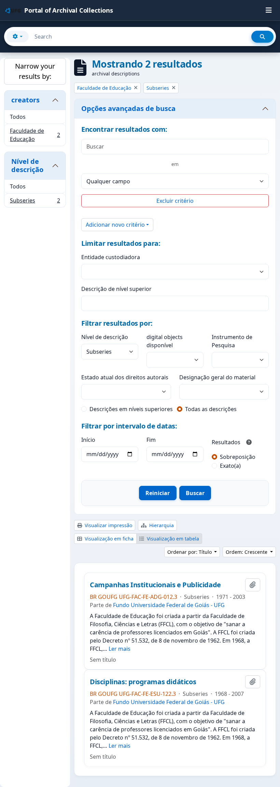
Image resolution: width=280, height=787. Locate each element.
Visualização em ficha (108, 538)
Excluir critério (175, 201)
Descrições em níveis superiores (131, 409)
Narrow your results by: (35, 71)
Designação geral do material (217, 377)
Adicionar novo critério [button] (115, 224)
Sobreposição (237, 457)
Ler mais (119, 648)
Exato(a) (230, 465)
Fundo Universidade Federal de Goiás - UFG (169, 605)
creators (25, 99)
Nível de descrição (27, 165)
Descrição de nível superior (116, 289)
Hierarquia (161, 525)
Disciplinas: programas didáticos (143, 682)
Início (88, 440)
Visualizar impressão (107, 525)
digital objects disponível (164, 341)
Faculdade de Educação (35, 135)
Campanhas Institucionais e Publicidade (155, 585)
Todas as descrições (211, 409)
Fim (151, 440)
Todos (18, 117)
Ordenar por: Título (190, 552)
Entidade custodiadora (110, 257)
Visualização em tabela (172, 538)
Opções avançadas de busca (128, 108)
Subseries (35, 202)
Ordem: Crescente (247, 552)
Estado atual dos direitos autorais (124, 377)
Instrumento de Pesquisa (232, 341)
